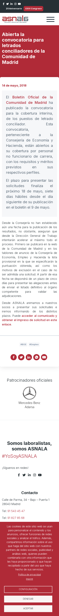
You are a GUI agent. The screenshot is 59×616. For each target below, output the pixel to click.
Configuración (28, 589)
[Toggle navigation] (50, 19)
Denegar (28, 599)
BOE (24, 344)
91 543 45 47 (16, 511)
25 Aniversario (14, 8)
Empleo (35, 344)
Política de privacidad (29, 574)
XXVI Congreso (33, 8)
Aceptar (28, 608)
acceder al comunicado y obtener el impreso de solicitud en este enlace (29, 320)
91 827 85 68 (16, 518)
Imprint (29, 579)
